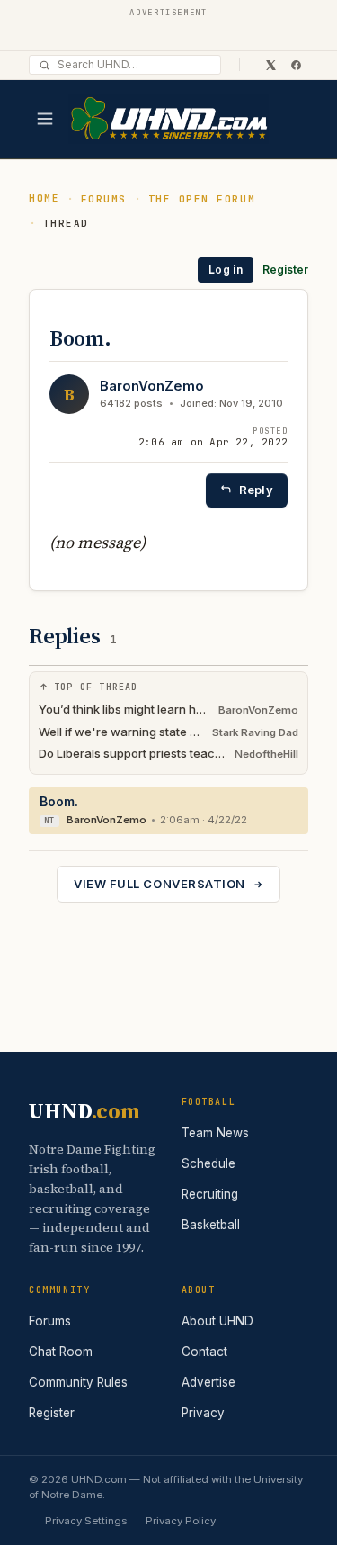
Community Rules (78, 1382)
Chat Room (61, 1351)
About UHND (217, 1321)
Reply (256, 489)
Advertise (208, 1382)
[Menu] (45, 119)
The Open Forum (202, 199)
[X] (270, 64)
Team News (215, 1133)
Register (285, 269)
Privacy (203, 1413)
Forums (104, 199)
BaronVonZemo (152, 385)
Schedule (208, 1163)
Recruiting (210, 1194)
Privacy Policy (181, 1520)
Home (44, 198)
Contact (204, 1351)
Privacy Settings (86, 1520)
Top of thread (96, 687)
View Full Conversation (159, 883)
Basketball (211, 1224)
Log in (225, 269)
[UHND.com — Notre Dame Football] (168, 119)
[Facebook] (295, 64)
